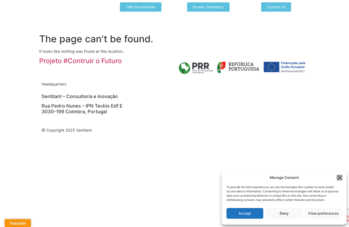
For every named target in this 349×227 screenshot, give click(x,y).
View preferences (323, 213)
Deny (284, 213)
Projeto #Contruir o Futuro (80, 61)
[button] (339, 177)
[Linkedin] (138, 87)
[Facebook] (151, 87)
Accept (245, 213)
